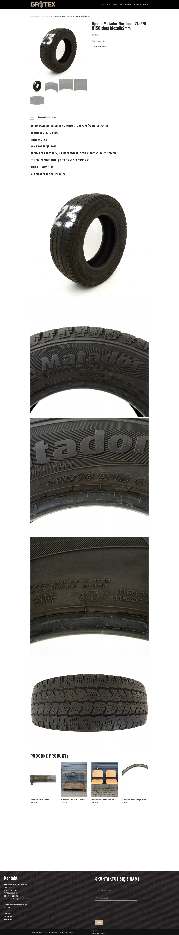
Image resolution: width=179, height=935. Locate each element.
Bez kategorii (46, 16)
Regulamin (94, 931)
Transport (128, 4)
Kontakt (146, 4)
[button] (83, 24)
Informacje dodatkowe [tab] (47, 117)
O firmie (114, 4)
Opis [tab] (32, 117)
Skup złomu (137, 4)
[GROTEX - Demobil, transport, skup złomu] (42, 4)
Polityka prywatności (98, 933)
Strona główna (105, 4)
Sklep (121, 4)
